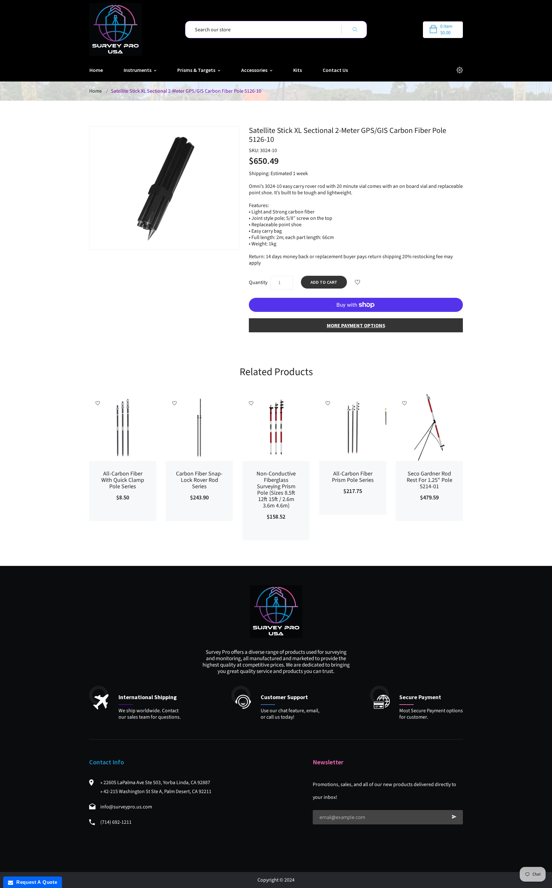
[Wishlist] (357, 283)
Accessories (254, 70)
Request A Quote (35, 882)
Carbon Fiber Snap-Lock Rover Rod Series (199, 480)
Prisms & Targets (196, 70)
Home (96, 70)
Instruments (138, 70)
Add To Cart (323, 282)
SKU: (263, 150)
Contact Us (335, 70)
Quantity (258, 282)
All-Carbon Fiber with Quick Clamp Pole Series (122, 480)
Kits (297, 70)
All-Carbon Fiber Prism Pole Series (353, 477)
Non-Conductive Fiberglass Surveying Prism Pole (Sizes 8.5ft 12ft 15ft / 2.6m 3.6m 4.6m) (276, 490)
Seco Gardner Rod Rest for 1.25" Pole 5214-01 (429, 480)
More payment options (356, 325)
